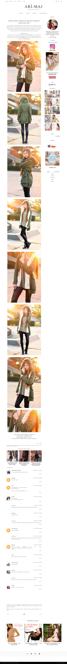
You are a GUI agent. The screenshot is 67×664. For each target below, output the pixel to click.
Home (6, 1)
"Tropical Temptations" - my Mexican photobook (52, 643)
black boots (9, 445)
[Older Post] (40, 614)
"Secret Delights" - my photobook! (14, 643)
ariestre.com (52, 74)
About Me (11, 1)
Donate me (52, 77)
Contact (19, 1)
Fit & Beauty (52, 177)
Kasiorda (13, 570)
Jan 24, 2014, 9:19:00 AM (38, 520)
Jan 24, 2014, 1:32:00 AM (38, 496)
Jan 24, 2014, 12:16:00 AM (37, 470)
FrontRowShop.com (23, 37)
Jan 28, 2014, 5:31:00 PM (38, 585)
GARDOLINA (13, 478)
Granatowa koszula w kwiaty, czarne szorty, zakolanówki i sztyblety (24, 464)
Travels (34, 13)
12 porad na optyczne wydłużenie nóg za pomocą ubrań (12, 463)
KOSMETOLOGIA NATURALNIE (16, 470)
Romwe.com (29, 34)
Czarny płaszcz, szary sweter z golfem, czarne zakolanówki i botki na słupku (36, 464)
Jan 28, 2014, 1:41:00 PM (38, 577)
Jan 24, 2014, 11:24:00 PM (37, 562)
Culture (27, 13)
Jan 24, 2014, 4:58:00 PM (38, 554)
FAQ (15, 1)
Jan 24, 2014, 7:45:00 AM (38, 505)
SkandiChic (14, 513)
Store (24, 1)
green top (37, 445)
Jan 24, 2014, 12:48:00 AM (37, 485)
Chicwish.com (27, 38)
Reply (40, 481)
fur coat (33, 445)
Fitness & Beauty (43, 13)
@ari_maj (52, 50)
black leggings (15, 445)
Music (52, 179)
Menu (48, 171)
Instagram (55, 42)
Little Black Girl (15, 528)
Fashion (21, 13)
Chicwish (20, 445)
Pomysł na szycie (15, 562)
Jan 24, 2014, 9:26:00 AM (38, 528)
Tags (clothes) (56, 171)
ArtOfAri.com (52, 167)
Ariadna (13, 585)
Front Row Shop (28, 445)
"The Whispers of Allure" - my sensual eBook (33, 643)
